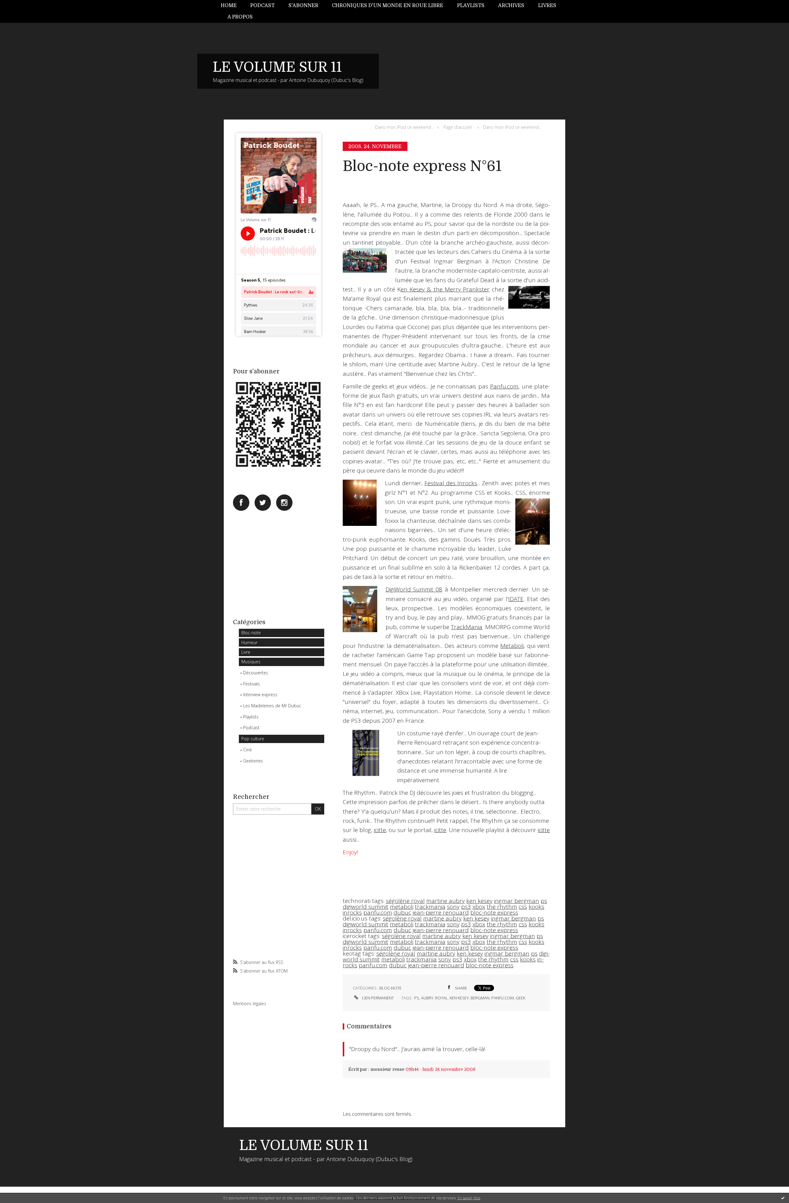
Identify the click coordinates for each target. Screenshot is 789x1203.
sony (453, 907)
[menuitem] (232, 5)
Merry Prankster (467, 289)
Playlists (470, 5)
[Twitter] (263, 502)
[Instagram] (284, 502)
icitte (380, 830)
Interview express (260, 694)
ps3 (466, 907)
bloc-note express (494, 912)
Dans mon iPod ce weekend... (404, 127)
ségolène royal (405, 901)
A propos (240, 17)
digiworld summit (365, 907)
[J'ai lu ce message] (782, 1197)
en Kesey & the (423, 289)
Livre (245, 652)
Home (229, 5)
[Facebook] (241, 502)
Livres (547, 5)
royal (441, 998)
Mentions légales (249, 1003)
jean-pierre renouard (441, 912)
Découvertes (255, 673)
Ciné (247, 750)
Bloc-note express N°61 (422, 166)
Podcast (262, 5)
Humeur (249, 642)
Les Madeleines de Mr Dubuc (272, 706)
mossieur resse (387, 1069)
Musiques (250, 661)
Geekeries (253, 761)
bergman (480, 998)
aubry (427, 998)
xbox (478, 907)
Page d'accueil (458, 127)
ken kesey (479, 901)
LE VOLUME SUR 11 (277, 67)
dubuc (402, 912)
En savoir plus (469, 1198)
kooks (536, 907)
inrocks (352, 912)
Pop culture (252, 739)
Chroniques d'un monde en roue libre (387, 5)
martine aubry (445, 901)
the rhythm (502, 907)
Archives (511, 5)
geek (520, 998)
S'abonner (303, 5)
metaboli (401, 907)
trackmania (430, 907)
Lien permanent (377, 998)
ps (544, 901)
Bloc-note (251, 633)
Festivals (251, 684)
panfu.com (377, 912)
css (523, 907)
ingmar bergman (516, 901)
